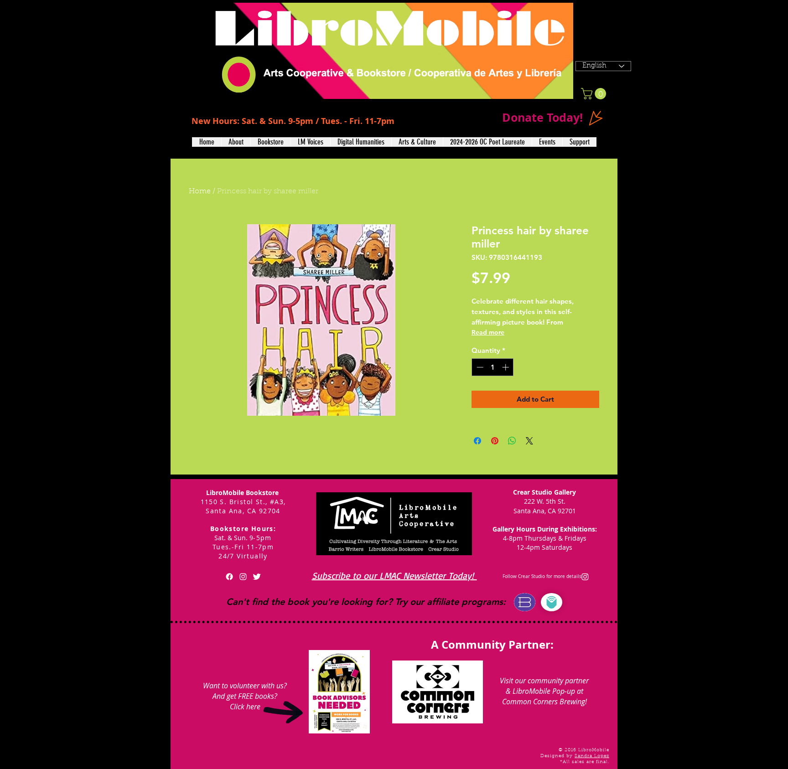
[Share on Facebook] (477, 440)
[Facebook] (229, 576)
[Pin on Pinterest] (494, 440)
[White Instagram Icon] (243, 576)
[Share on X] (529, 440)
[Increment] (506, 367)
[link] (595, 93)
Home (200, 191)
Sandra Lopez (592, 756)
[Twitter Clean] (256, 576)
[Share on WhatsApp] (512, 440)
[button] (235, 142)
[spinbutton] (492, 367)
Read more (488, 332)
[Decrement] (479, 367)
